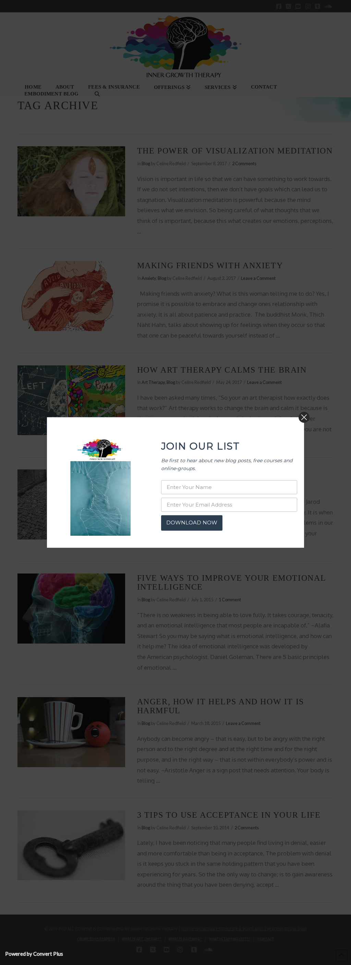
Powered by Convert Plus (34, 954)
